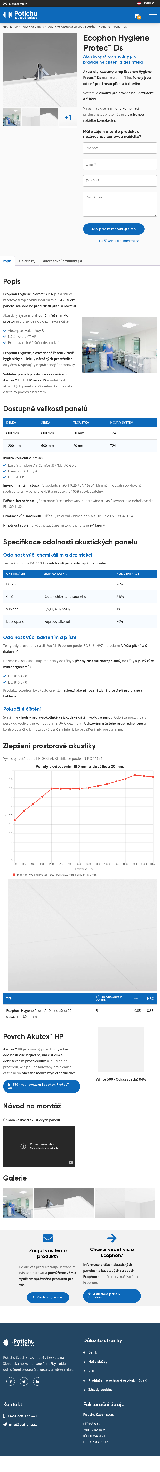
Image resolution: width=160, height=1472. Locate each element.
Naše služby (98, 1361)
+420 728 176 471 (23, 1415)
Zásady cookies (100, 1389)
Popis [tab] (7, 261)
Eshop (13, 27)
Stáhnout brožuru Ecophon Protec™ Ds (38, 1086)
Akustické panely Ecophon (104, 1296)
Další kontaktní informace (119, 241)
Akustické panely (32, 27)
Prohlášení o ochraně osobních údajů (117, 1380)
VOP (91, 1371)
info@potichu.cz (18, 3)
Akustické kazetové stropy (64, 27)
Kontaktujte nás (49, 1297)
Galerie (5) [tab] (27, 261)
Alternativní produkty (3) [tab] (62, 261)
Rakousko (139, 3)
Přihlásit (150, 3)
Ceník (92, 1352)
